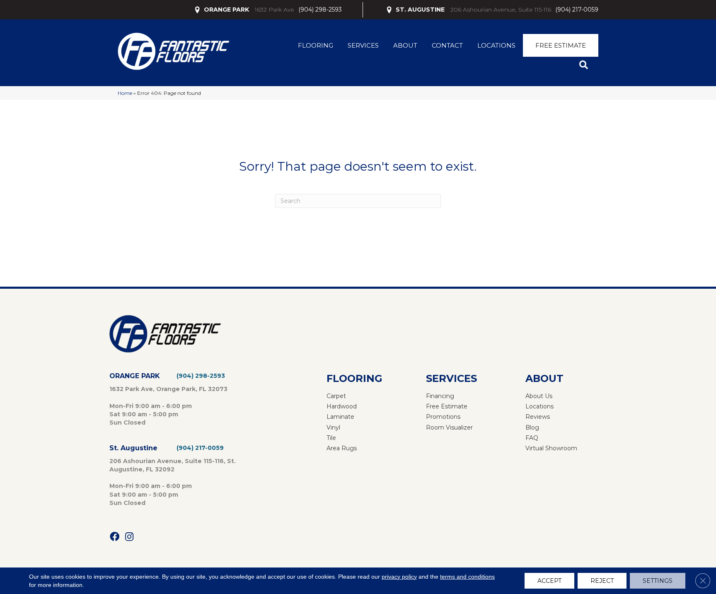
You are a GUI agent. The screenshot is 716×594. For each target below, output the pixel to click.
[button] (585, 65)
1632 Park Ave (274, 9)
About (405, 45)
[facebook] (114, 537)
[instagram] (129, 537)
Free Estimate (560, 45)
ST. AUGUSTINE (420, 9)
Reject (602, 580)
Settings (657, 580)
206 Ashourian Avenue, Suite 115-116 (500, 9)
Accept (549, 580)
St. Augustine (133, 448)
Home (125, 93)
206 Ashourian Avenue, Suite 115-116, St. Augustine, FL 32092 (172, 465)
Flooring (315, 45)
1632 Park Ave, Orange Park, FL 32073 (168, 389)
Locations (496, 45)
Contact (447, 45)
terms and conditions (467, 576)
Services (363, 45)
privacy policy (399, 576)
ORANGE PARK (226, 9)
